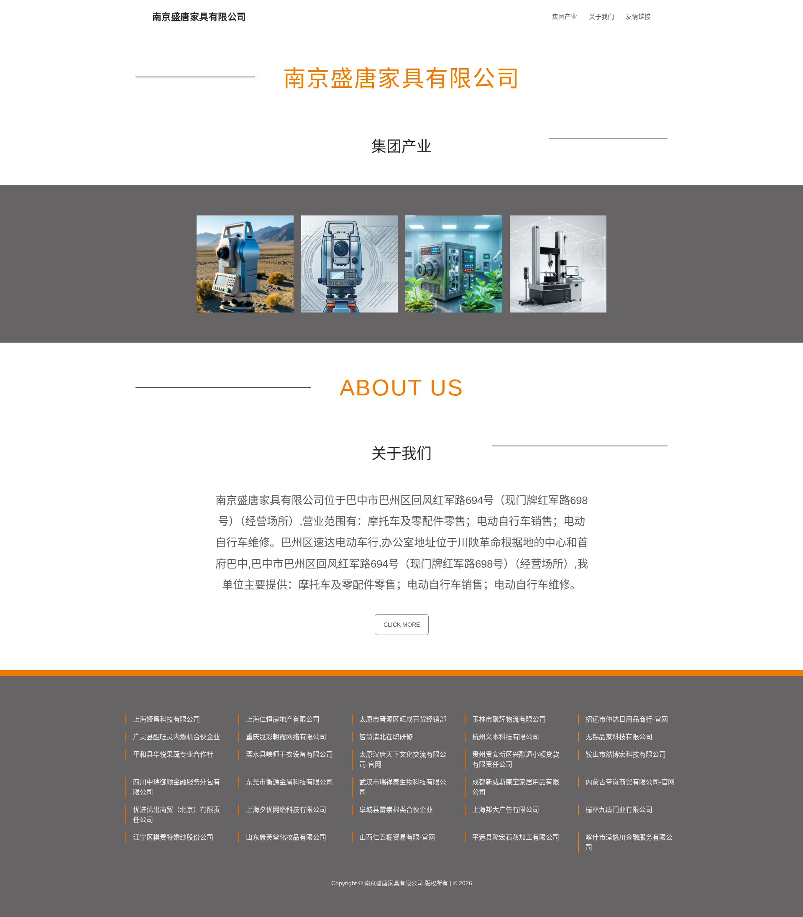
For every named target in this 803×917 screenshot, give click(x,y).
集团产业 (564, 16)
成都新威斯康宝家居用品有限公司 (515, 787)
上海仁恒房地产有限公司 (283, 719)
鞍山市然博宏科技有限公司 (626, 754)
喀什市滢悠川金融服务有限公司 (629, 842)
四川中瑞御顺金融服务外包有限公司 (176, 787)
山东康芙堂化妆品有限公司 (286, 837)
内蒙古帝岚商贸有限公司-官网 (630, 782)
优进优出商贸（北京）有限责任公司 (176, 814)
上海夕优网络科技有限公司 (286, 809)
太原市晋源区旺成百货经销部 (402, 719)
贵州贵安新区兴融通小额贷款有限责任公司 (515, 759)
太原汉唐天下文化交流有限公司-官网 (402, 759)
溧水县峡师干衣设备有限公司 (289, 754)
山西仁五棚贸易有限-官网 (397, 837)
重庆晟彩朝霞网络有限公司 (286, 736)
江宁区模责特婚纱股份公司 (173, 837)
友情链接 (638, 16)
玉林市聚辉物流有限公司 (509, 719)
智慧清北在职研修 (386, 736)
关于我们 (601, 16)
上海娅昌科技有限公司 (166, 719)
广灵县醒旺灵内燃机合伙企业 (176, 736)
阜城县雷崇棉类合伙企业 (396, 809)
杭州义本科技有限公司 (505, 736)
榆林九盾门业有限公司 (619, 809)
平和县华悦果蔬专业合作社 (173, 754)
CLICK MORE (402, 624)
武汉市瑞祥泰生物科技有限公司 (402, 787)
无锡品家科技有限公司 (619, 736)
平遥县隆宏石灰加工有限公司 (515, 837)
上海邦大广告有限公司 (505, 809)
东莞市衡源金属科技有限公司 (289, 782)
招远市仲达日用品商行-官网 (627, 719)
